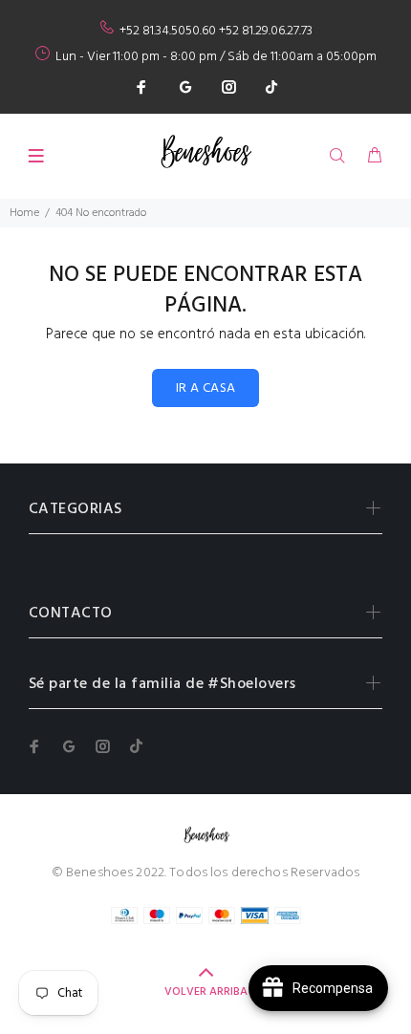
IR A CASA (206, 388)
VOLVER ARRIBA (206, 992)
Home (24, 213)
